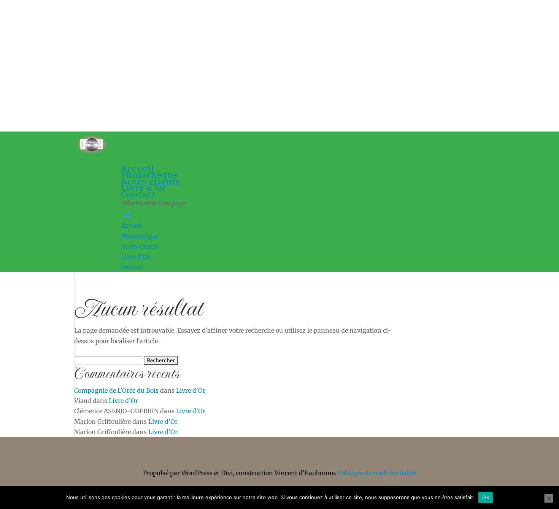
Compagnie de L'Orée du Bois (116, 390)
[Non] (548, 498)
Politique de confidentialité (377, 473)
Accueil (131, 225)
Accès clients (139, 246)
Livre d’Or (135, 256)
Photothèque (139, 236)
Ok (485, 497)
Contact (138, 194)
